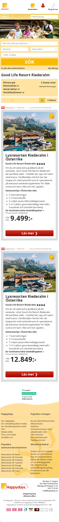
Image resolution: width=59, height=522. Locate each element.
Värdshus (35, 426)
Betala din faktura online (41, 459)
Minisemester (37, 423)
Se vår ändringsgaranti (40, 462)
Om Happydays (8, 421)
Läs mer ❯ (30, 233)
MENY (5, 16)
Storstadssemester (39, 437)
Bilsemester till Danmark (12, 468)
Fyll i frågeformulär (39, 465)
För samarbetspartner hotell (13, 426)
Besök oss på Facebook (41, 454)
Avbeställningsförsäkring (41, 467)
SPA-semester (37, 434)
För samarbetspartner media (14, 423)
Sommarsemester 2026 (41, 429)
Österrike (20, 108)
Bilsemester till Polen (10, 471)
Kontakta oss (7, 437)
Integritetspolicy (29, 494)
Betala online (7, 432)
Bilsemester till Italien (10, 454)
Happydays (9, 108)
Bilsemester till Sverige (11, 465)
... (27, 108)
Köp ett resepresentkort (41, 456)
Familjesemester (38, 440)
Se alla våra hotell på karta (13, 68)
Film (3, 429)
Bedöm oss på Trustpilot (42, 451)
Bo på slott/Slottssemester (43, 421)
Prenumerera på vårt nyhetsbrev (40, 471)
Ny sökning (53, 68)
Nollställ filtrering (46, 86)
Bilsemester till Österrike (12, 457)
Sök (29, 62)
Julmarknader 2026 (39, 432)
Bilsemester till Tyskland (12, 462)
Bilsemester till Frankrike (12, 460)
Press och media (8, 434)
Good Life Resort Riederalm (40, 108)
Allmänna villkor (29, 496)
